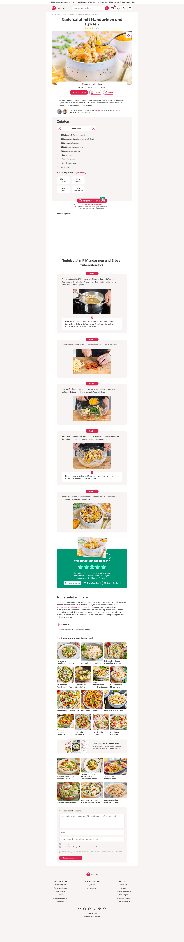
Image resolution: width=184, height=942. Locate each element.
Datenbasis (81, 173)
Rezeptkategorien (60, 885)
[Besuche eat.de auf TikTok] (94, 908)
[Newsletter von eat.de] (92, 746)
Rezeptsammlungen (60, 888)
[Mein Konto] (124, 8)
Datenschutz (68, 853)
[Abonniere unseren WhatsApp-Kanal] (89, 908)
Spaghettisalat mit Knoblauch (110, 777)
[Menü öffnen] (130, 8)
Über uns (124, 888)
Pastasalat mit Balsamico (80, 733)
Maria (118, 110)
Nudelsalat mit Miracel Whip (80, 686)
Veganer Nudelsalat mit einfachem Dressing (100, 685)
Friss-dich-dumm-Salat (113, 711)
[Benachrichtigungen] (118, 8)
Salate (64, 14)
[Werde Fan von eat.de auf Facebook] (104, 908)
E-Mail (93, 885)
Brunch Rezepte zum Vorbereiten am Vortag (74, 630)
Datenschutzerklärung (124, 891)
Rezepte (57, 14)
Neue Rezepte (60, 891)
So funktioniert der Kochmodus (92, 205)
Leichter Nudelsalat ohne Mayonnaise (112, 801)
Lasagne (60, 895)
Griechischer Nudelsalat (115, 733)
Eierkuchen (60, 901)
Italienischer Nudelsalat (90, 711)
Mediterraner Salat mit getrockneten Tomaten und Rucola (89, 776)
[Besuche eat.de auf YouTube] (79, 908)
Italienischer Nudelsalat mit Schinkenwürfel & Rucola (91, 801)
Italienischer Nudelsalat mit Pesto (65, 686)
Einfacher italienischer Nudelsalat (62, 732)
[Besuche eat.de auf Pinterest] (99, 908)
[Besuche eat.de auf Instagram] (84, 908)
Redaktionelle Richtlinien (123, 898)
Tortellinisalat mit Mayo (98, 733)
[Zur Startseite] (58, 8)
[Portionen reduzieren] (59, 128)
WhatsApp (93, 888)
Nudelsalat (71, 14)
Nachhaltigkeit (123, 895)
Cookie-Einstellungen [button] (123, 901)
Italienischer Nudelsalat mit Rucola (65, 662)
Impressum (123, 885)
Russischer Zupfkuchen (60, 898)
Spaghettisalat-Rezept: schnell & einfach (66, 777)
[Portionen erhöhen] (93, 128)
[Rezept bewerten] (92, 567)
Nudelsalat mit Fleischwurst (116, 686)
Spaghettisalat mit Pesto (67, 802)
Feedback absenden (70, 858)
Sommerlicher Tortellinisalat (68, 711)
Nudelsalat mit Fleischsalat (91, 663)
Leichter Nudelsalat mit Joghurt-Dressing (112, 662)
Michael (97, 110)
